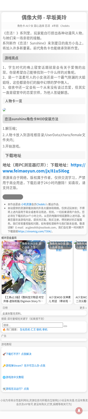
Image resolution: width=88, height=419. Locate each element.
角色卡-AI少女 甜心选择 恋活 (33, 25)
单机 (44, 329)
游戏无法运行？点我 (16, 388)
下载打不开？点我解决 (17, 354)
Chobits (41, 204)
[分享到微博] (5, 197)
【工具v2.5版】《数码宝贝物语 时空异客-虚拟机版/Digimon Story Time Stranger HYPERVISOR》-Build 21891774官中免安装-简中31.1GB (23, 299)
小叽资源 (26, 204)
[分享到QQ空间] (10, 197)
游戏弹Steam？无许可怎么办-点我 (24, 365)
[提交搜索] (65, 326)
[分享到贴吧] (20, 197)
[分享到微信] (15, 197)
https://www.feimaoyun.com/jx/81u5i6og (44, 168)
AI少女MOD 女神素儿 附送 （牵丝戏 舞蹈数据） (60, 299)
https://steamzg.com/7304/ (34, 231)
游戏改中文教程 (13, 377)
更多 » (83, 307)
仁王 (33, 329)
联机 (39, 329)
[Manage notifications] (79, 410)
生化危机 (25, 329)
